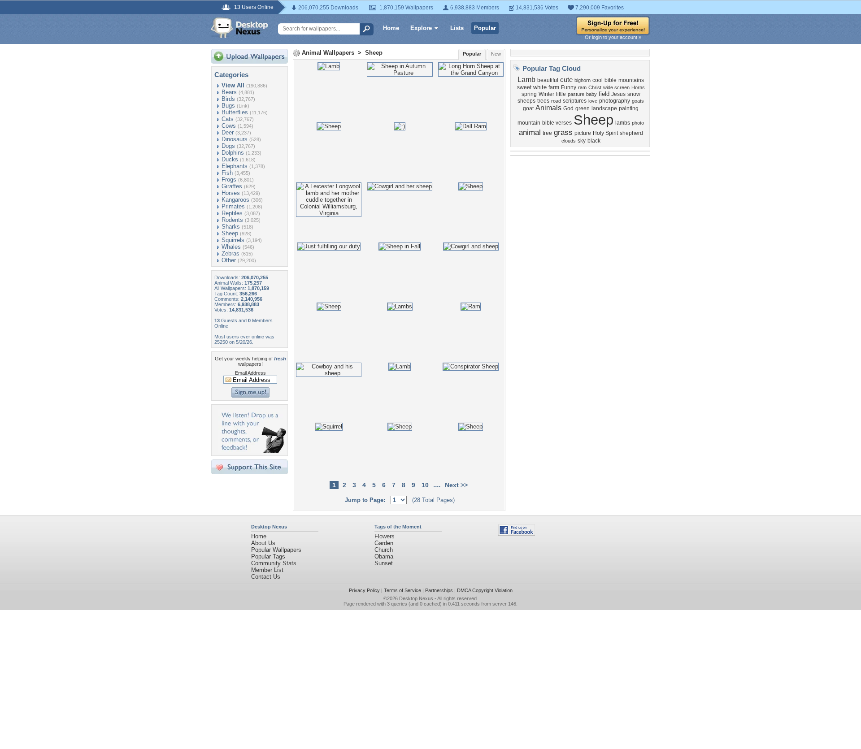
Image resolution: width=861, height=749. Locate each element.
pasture (576, 94)
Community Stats (273, 563)
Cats (228, 119)
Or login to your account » (613, 37)
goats (638, 101)
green (582, 108)
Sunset (383, 563)
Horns (638, 87)
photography (614, 101)
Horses (231, 193)
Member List (267, 570)
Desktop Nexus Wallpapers (239, 27)
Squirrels (233, 240)
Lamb (526, 79)
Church (383, 549)
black (593, 141)
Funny (568, 87)
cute (566, 79)
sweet (524, 87)
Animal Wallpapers (328, 52)
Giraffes (232, 186)
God (568, 108)
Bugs (228, 105)
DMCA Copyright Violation (485, 590)
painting (629, 108)
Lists (457, 28)
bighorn (582, 80)
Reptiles (232, 213)
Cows (229, 125)
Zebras (230, 253)
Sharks (231, 226)
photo (638, 123)
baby (591, 94)
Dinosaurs (235, 139)
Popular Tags (268, 556)
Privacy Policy (364, 590)
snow (633, 94)
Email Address (250, 373)
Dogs (228, 146)
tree (547, 133)
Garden (383, 543)
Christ (594, 87)
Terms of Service (402, 590)
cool (597, 80)
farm (553, 87)
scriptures (575, 101)
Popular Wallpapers (276, 549)
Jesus (618, 94)
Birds (228, 98)
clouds (568, 140)
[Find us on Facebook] (516, 533)
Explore (421, 28)
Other (229, 260)
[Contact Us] (252, 450)
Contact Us (265, 576)
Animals (548, 108)
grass (563, 132)
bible (610, 80)
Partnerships (439, 590)
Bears (229, 92)
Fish (227, 172)
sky (582, 141)
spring (529, 94)
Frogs (229, 179)
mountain (528, 123)
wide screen (616, 87)
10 (425, 485)
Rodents (232, 219)
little (561, 94)
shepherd (631, 133)
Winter (546, 94)
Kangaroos (235, 199)
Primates (233, 206)
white (540, 87)
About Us (263, 543)
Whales (231, 246)
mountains (631, 80)
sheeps (526, 101)
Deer (228, 132)
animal (530, 132)
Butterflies (235, 112)
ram (582, 87)
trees (543, 101)
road (556, 101)
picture (582, 133)
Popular (485, 28)
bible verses (557, 123)
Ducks (230, 159)
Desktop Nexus (416, 598)
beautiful (547, 80)
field (604, 94)
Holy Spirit (605, 133)
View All (233, 85)
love (592, 101)
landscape (604, 108)
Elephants (235, 166)
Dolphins (233, 152)
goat (528, 108)
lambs (622, 123)
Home (391, 28)
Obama (383, 556)
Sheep (230, 233)
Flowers (384, 536)
